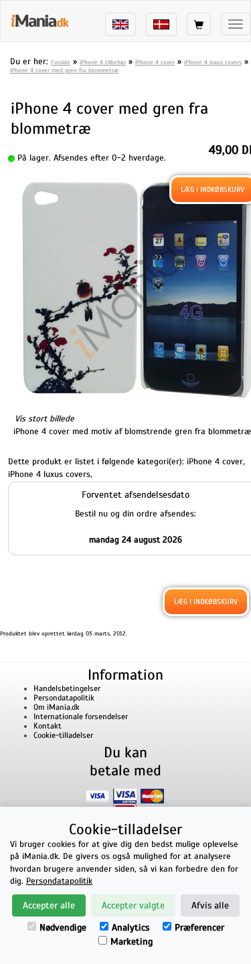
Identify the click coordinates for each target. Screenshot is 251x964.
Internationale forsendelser (80, 716)
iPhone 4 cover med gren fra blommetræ (64, 70)
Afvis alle (210, 905)
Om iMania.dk (56, 707)
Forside (60, 62)
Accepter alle (49, 905)
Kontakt (47, 726)
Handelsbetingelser (66, 688)
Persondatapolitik (63, 697)
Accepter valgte (133, 905)
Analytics (130, 927)
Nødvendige (62, 927)
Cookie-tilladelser (63, 735)
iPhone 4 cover (155, 62)
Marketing (131, 941)
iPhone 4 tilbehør (103, 62)
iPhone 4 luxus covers (213, 62)
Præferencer (199, 927)
